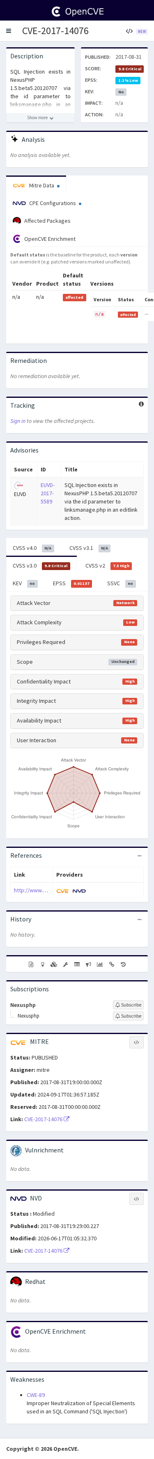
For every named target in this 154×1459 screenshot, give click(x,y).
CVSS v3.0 (40, 565)
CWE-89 (36, 1395)
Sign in (17, 421)
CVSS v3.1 (88, 548)
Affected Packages (47, 220)
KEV (24, 583)
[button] (8, 31)
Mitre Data (41, 185)
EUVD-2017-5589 (48, 493)
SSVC (120, 583)
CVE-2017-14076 (55, 30)
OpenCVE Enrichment (49, 238)
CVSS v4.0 (32, 548)
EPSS (71, 583)
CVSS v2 (107, 565)
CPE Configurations (52, 203)
